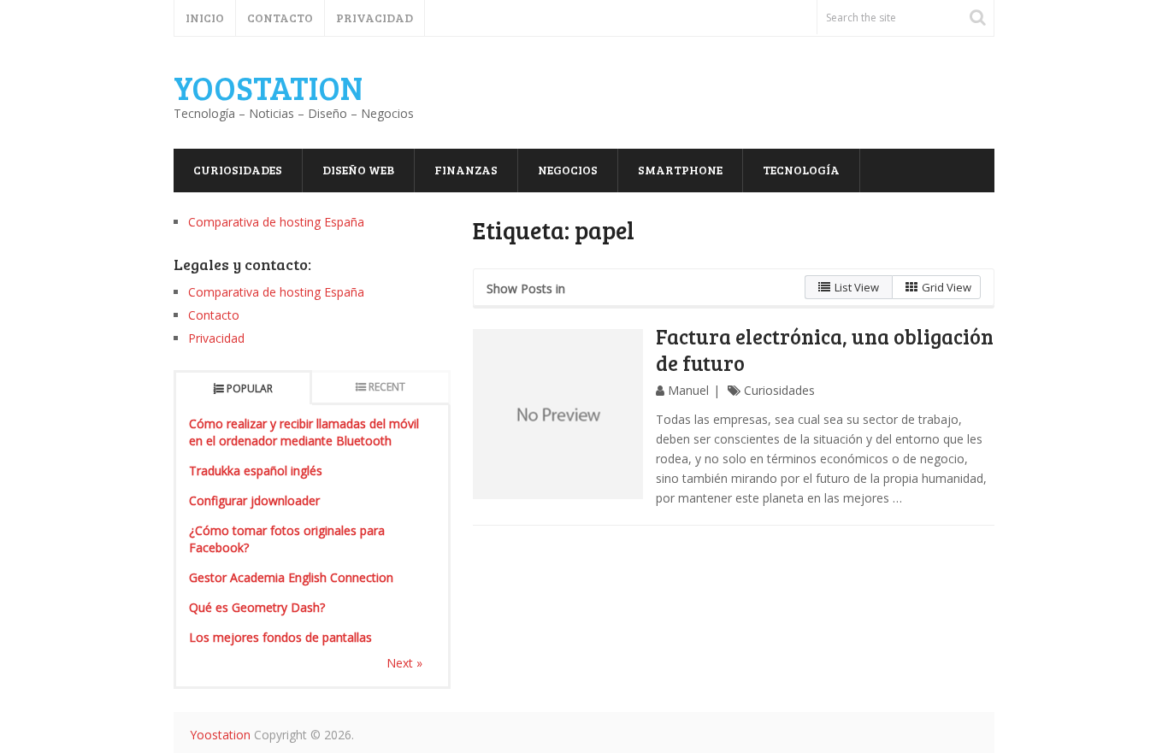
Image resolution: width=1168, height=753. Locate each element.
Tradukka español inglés (255, 470)
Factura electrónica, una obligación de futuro (825, 349)
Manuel (688, 390)
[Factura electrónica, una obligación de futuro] (558, 414)
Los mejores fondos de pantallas (280, 637)
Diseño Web (358, 170)
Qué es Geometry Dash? (257, 607)
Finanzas (466, 170)
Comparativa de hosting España (276, 222)
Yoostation (268, 87)
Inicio (205, 17)
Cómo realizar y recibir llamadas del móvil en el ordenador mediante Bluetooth (304, 432)
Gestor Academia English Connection (291, 577)
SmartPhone (680, 170)
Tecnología (801, 170)
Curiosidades (237, 170)
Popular (250, 388)
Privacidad (374, 17)
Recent (387, 386)
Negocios (568, 170)
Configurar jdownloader (254, 500)
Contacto (280, 17)
